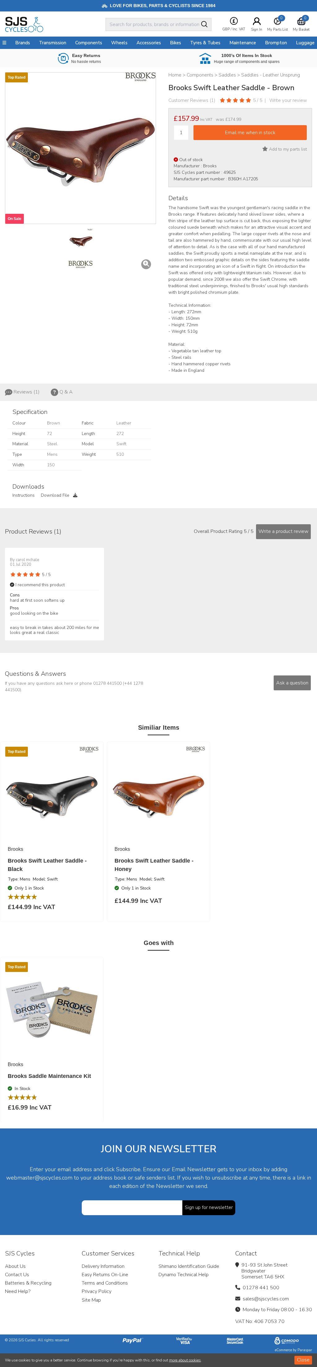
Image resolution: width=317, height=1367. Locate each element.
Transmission (52, 43)
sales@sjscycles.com (266, 1298)
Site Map (91, 1300)
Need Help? (17, 1291)
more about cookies (185, 1360)
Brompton (276, 43)
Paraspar (304, 1350)
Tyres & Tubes (205, 43)
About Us (15, 1266)
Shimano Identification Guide (188, 1266)
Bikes (175, 43)
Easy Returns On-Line (105, 1274)
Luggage (305, 43)
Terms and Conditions (105, 1283)
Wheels (119, 43)
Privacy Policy (96, 1291)
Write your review (288, 100)
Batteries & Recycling (28, 1283)
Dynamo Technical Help (183, 1274)
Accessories (149, 43)
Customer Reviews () (191, 100)
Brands (22, 43)
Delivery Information (103, 1266)
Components (88, 43)
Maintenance (242, 43)
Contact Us (17, 1274)
